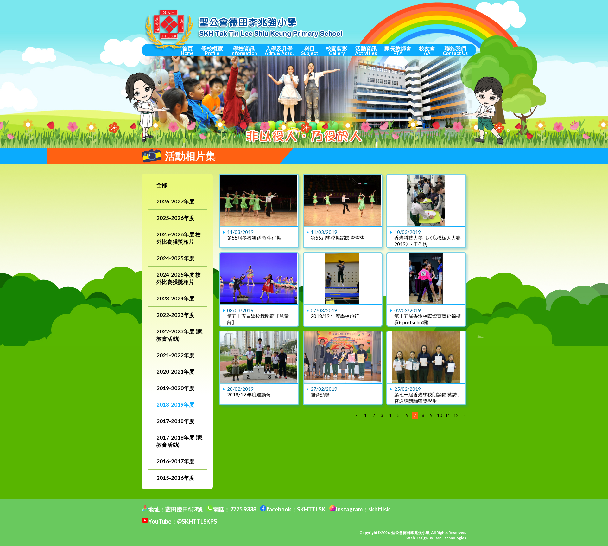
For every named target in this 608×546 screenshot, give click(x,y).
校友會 (427, 50)
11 (447, 415)
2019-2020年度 (175, 388)
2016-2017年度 (175, 461)
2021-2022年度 (175, 355)
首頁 (187, 50)
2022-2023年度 (175, 315)
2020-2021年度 (175, 371)
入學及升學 (279, 50)
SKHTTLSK (311, 509)
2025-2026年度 (175, 218)
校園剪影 (336, 50)
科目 (309, 50)
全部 (161, 185)
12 (456, 415)
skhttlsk (379, 509)
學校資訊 (244, 50)
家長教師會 (397, 50)
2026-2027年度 (175, 201)
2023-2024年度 (175, 298)
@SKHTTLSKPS (197, 521)
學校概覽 (212, 50)
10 (439, 415)
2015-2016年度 (175, 477)
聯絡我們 (455, 50)
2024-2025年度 (175, 258)
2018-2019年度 (175, 404)
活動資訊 (366, 50)
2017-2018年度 (175, 421)
